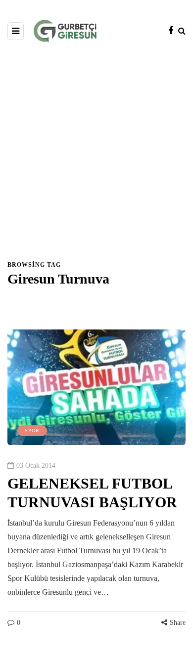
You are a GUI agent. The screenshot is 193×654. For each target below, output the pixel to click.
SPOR (32, 430)
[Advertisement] (96, 158)
